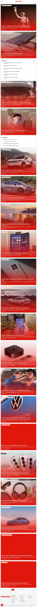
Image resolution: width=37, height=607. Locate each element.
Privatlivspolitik (22, 601)
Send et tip (30, 597)
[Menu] (2, 1)
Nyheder (13, 597)
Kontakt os (22, 598)
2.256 (22, 589)
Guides (13, 601)
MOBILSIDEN (18, 1)
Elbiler (13, 600)
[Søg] (35, 1)
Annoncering (22, 600)
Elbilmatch (13, 602)
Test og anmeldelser (15, 598)
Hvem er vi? (22, 597)
